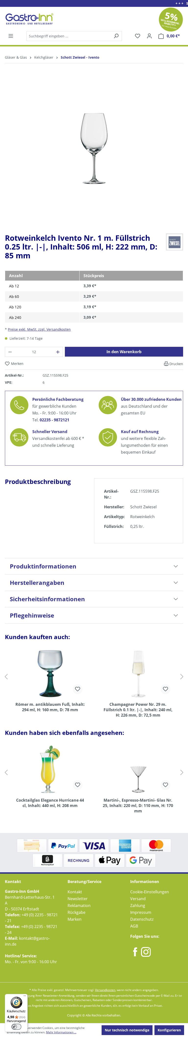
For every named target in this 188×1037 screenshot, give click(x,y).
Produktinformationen (43, 566)
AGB (134, 926)
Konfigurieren (169, 1030)
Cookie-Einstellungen (149, 892)
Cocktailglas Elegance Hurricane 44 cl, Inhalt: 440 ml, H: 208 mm (50, 802)
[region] (94, 152)
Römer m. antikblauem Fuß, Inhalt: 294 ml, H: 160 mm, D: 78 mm (50, 707)
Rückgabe (76, 912)
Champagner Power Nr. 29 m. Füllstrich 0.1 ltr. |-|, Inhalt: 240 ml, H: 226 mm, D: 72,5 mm (138, 710)
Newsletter (78, 898)
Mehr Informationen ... (61, 1032)
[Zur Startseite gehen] (29, 19)
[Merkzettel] (137, 36)
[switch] (16, 1027)
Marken (75, 919)
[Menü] (11, 36)
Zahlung (137, 905)
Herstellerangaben (37, 583)
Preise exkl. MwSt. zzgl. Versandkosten (39, 329)
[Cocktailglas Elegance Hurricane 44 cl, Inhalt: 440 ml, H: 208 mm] (50, 769)
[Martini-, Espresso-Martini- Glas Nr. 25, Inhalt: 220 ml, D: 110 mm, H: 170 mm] (138, 769)
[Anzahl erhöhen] (58, 352)
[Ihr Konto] (149, 36)
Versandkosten (105, 990)
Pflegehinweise (32, 615)
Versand (138, 898)
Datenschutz (141, 919)
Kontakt (75, 892)
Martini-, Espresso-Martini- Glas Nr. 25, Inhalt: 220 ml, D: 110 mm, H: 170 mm (138, 805)
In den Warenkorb (123, 351)
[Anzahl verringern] (10, 352)
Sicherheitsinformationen (47, 599)
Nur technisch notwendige (127, 1030)
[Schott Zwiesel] (174, 241)
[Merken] (77, 689)
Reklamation (79, 905)
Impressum (140, 912)
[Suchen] (74, 36)
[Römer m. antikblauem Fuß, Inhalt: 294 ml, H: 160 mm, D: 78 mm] (50, 673)
